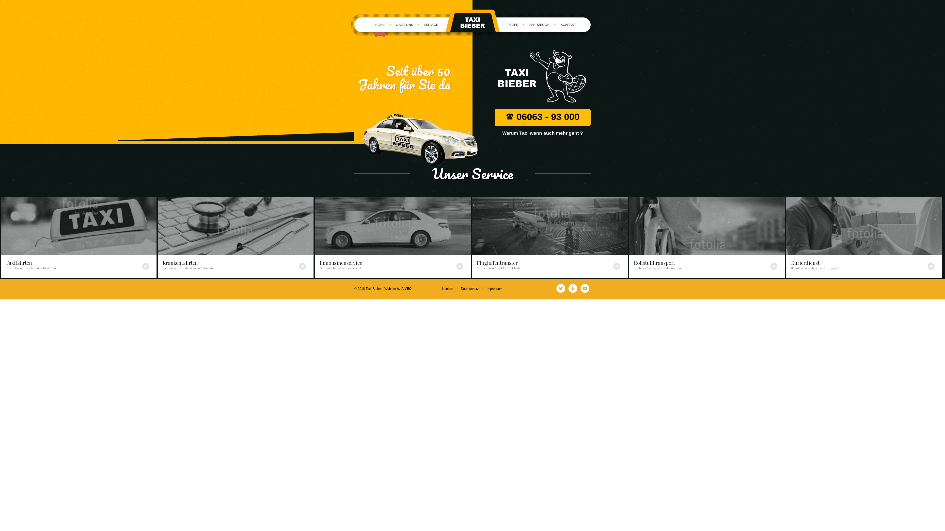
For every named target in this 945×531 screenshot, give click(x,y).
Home (380, 25)
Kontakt (568, 25)
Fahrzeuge (539, 25)
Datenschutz (470, 289)
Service (431, 25)
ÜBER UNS (404, 25)
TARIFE (512, 25)
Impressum (495, 289)
